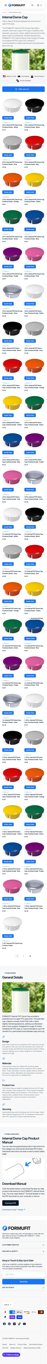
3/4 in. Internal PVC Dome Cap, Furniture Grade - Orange (32, 382)
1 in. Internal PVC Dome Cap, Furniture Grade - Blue (33, 637)
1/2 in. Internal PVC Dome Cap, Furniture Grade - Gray (11, 161)
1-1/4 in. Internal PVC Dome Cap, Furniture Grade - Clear (33, 894)
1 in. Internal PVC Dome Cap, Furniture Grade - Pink (33, 674)
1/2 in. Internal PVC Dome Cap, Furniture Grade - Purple (11, 272)
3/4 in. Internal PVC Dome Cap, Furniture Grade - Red (11, 381)
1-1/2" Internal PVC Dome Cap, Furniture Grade (10, 930)
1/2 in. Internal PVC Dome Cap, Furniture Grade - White (11, 124)
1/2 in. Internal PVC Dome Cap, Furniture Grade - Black (33, 124)
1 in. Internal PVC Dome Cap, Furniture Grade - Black (33, 528)
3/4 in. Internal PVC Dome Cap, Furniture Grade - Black (11, 345)
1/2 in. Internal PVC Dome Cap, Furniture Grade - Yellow (33, 197)
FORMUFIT (11, 1329)
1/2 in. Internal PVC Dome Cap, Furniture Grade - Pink (33, 272)
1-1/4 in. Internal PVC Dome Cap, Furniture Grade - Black (11, 746)
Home (4, 12)
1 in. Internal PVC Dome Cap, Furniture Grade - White (11, 528)
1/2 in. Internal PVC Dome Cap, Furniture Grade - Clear (11, 308)
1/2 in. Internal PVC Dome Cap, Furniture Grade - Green (11, 236)
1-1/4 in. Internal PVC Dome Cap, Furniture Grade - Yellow (12, 821)
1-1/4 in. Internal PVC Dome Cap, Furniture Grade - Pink (11, 894)
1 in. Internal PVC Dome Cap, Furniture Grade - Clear (11, 710)
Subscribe (22, 1273)
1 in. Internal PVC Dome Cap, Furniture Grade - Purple (11, 674)
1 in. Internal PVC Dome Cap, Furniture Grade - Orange (11, 601)
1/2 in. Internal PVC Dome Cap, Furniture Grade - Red (32, 161)
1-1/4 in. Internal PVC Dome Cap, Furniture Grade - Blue (11, 858)
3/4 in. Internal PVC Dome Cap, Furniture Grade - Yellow (12, 419)
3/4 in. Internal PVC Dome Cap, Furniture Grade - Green (33, 419)
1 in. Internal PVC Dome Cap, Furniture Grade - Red (33, 565)
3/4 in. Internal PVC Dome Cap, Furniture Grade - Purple (33, 456)
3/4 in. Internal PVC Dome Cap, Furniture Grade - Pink (11, 492)
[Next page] (29, 942)
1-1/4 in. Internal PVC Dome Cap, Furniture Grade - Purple (33, 858)
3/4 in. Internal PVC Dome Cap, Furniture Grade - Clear (33, 492)
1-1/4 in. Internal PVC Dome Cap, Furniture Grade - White (33, 710)
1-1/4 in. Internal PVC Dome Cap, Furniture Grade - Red (11, 783)
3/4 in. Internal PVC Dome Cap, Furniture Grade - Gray (33, 345)
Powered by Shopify (22, 1329)
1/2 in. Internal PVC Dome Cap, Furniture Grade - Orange (10, 198)
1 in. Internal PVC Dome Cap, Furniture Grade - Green (11, 637)
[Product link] (12, 112)
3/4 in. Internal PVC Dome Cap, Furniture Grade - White (33, 308)
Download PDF (10, 1194)
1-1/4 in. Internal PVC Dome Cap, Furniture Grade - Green (33, 821)
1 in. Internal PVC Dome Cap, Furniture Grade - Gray (11, 565)
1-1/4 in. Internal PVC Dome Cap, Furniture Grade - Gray (33, 746)
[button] (5, 5)
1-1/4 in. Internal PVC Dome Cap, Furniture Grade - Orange (33, 784)
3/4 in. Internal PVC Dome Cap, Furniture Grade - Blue (11, 456)
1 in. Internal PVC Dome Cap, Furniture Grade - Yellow (33, 601)
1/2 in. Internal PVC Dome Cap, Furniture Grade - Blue (33, 236)
